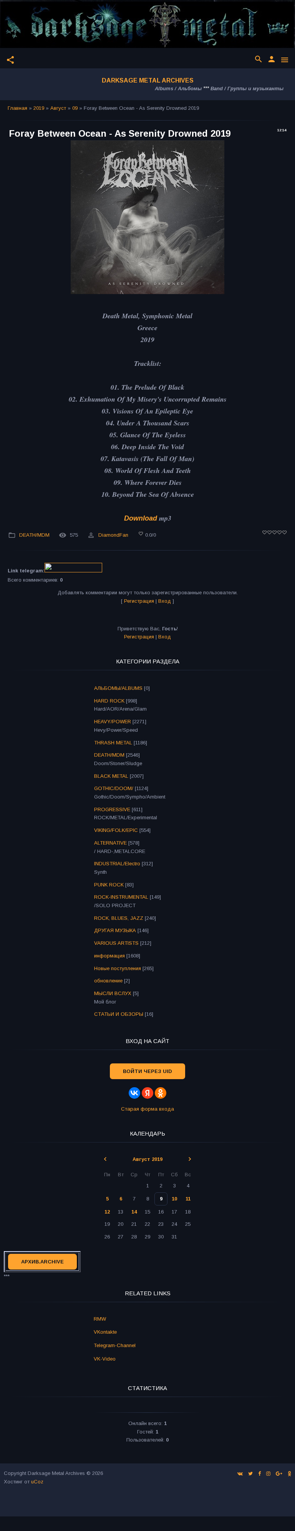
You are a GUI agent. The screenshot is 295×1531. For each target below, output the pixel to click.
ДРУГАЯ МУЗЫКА (115, 930)
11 (188, 1199)
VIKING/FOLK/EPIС (116, 830)
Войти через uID (147, 1071)
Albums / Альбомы (178, 88)
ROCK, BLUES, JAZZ (118, 918)
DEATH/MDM (34, 535)
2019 (38, 108)
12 (107, 1212)
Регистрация (139, 601)
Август (58, 108)
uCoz (37, 1482)
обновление (108, 981)
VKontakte (105, 1332)
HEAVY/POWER (112, 721)
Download (140, 518)
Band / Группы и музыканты (246, 88)
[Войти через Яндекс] (147, 1093)
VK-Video (105, 1359)
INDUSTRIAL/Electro (117, 863)
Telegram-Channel (115, 1345)
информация (109, 956)
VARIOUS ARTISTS (116, 943)
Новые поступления (117, 968)
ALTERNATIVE (110, 843)
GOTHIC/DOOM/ (113, 788)
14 (134, 1212)
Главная (17, 108)
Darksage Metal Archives (148, 80)
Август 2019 (147, 1159)
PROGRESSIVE (112, 809)
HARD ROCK (109, 701)
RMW (100, 1319)
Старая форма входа (147, 1109)
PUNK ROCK (109, 885)
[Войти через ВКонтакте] (134, 1093)
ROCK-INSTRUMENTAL (121, 897)
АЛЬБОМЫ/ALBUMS (118, 688)
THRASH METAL (113, 743)
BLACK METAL (111, 776)
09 (75, 108)
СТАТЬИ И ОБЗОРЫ (118, 1014)
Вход (164, 601)
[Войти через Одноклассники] (160, 1093)
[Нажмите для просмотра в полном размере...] (147, 292)
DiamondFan (113, 535)
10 (174, 1199)
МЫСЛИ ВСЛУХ (112, 993)
